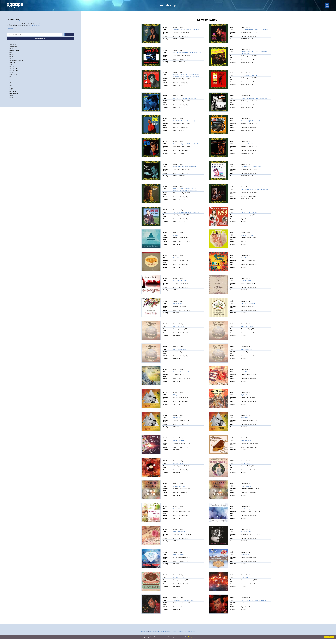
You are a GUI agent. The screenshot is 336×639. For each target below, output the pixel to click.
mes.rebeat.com (154, 631)
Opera (11, 82)
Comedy (12, 54)
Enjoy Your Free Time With (181, 372)
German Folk (13, 66)
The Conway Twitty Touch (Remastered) (254, 600)
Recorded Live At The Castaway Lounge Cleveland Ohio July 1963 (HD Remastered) (186, 75)
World (11, 97)
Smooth (175, 235)
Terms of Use (182, 631)
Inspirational (13, 74)
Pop (10, 84)
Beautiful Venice (246, 531)
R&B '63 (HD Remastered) (249, 75)
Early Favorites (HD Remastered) (251, 166)
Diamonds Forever (179, 554)
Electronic (12, 62)
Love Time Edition (179, 531)
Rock (11, 89)
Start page (10, 28)
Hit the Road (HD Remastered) (250, 121)
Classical (12, 52)
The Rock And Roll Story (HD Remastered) (186, 29)
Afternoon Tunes (246, 440)
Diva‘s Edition (245, 372)
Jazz (10, 76)
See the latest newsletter (15, 21)
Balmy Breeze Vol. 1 (247, 349)
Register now (35, 25)
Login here (40, 24)
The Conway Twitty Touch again (183, 600)
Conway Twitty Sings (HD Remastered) (185, 144)
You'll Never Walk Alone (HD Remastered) (186, 212)
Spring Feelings (245, 463)
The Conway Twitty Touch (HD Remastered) (255, 29)
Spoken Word (13, 93)
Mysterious (244, 577)
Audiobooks (13, 46)
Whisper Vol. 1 (245, 417)
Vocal (11, 95)
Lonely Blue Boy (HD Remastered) (184, 121)
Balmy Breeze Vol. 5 (179, 326)
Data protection (192, 637)
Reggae (11, 88)
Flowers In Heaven (179, 440)
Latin (11, 78)
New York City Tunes (180, 280)
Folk (10, 64)
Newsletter (191, 631)
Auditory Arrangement (248, 303)
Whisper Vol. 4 (177, 395)
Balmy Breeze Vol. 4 (247, 326)
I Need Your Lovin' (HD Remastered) (184, 166)
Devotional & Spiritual (16, 60)
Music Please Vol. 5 (179, 486)
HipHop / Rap (13, 70)
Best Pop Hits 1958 (247, 235)
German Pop (13, 68)
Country (12, 56)
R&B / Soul (12, 86)
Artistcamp (168, 5)
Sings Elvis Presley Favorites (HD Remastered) (187, 52)
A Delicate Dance (246, 280)
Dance (11, 58)
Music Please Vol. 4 (247, 486)
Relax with (176, 509)
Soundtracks (13, 91)
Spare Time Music (179, 258)
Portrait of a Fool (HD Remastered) (184, 98)
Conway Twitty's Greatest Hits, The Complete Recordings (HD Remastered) (185, 189)
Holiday (11, 72)
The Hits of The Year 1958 (249, 212)
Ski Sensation (245, 554)
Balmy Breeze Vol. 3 (179, 349)
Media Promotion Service (168, 631)
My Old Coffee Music (180, 577)
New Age (12, 80)
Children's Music (14, 50)
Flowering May (178, 303)
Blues (11, 48)
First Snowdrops (246, 509)
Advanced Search (40, 38)
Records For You (178, 463)
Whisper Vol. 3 (177, 417)
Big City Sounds (246, 395)
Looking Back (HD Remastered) (250, 144)
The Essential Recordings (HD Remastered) (254, 189)
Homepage (144, 631)
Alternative (12, 44)
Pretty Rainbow (246, 258)
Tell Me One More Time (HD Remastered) (254, 98)
